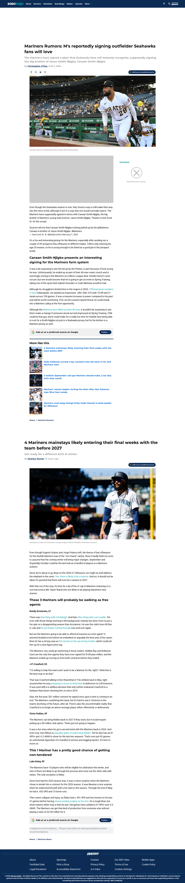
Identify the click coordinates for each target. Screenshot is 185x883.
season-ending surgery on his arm (71, 801)
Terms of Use (121, 864)
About (33, 859)
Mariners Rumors (46, 420)
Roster (70, 4)
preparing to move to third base (67, 683)
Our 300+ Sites (122, 859)
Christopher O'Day (38, 66)
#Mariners (76, 231)
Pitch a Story (63, 864)
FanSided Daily (37, 864)
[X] (169, 4)
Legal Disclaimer (38, 869)
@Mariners (102, 227)
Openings (61, 859)
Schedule (47, 4)
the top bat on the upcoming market (77, 641)
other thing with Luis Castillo (91, 617)
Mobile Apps (148, 859)
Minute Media (16, 876)
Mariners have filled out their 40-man (61, 309)
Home (32, 420)
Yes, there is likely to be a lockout (71, 576)
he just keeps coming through (56, 628)
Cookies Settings (123, 869)
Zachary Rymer (36, 459)
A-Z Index (95, 869)
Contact (95, 859)
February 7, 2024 (70, 234)
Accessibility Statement (68, 869)
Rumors (37, 4)
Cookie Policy (148, 864)
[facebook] (164, 4)
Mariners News (44, 839)
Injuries (78, 4)
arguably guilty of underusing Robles (72, 733)
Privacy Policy (98, 864)
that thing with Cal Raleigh (54, 617)
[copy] (45, 72)
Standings (59, 4)
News (28, 4)
